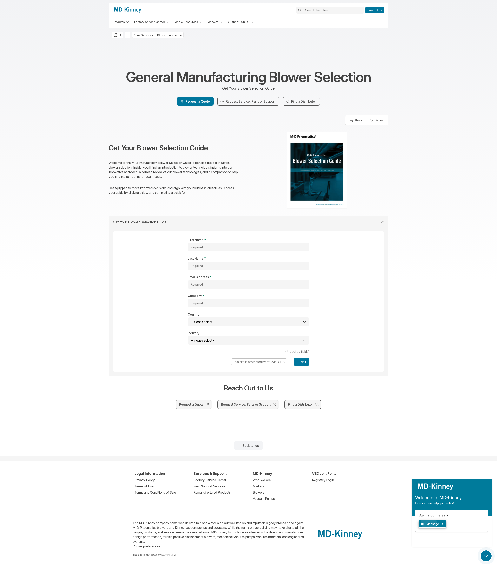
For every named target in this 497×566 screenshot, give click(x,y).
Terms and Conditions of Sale (155, 492)
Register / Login (323, 480)
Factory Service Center (210, 480)
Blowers (258, 492)
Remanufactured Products (212, 492)
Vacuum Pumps (264, 499)
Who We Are (262, 480)
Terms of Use (144, 486)
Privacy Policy (145, 480)
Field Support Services (209, 486)
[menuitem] (121, 22)
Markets (258, 486)
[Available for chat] (486, 555)
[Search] (299, 10)
